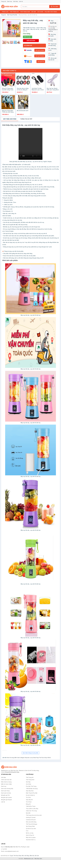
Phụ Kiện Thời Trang (51, 11)
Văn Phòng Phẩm (30, 826)
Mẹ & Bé (28, 813)
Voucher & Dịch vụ (30, 839)
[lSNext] (18, 29)
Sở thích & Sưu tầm (31, 828)
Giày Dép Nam (30, 790)
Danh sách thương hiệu (7, 788)
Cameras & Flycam (31, 819)
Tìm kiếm (55, 6)
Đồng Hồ (28, 804)
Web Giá (32, 855)
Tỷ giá (11, 855)
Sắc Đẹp (33, 11)
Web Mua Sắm (38, 858)
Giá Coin (37, 855)
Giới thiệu (15, 1)
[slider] (4, 42)
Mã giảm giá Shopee (6, 799)
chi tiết (26, 119)
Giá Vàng (26, 855)
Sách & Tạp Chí (30, 835)
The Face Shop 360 (18, 855)
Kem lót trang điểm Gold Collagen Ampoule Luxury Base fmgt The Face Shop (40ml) (29, 757)
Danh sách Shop (5, 790)
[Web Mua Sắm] (9, 767)
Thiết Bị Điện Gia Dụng (32, 788)
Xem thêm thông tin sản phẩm (30, 753)
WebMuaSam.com (28, 858)
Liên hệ (21, 1)
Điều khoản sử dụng (6, 782)
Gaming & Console (30, 817)
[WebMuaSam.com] (9, 6)
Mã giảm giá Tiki (5, 795)
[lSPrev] (4, 29)
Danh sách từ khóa (6, 793)
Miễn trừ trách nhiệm (6, 784)
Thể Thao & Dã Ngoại (31, 824)
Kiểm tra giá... (27, 37)
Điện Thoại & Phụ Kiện (12, 14)
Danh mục (9, 1)
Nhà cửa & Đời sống (31, 822)
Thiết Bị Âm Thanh (30, 806)
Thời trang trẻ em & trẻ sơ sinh (34, 815)
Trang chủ (3, 1)
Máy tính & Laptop (31, 837)
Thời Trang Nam (25, 11)
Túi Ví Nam (29, 802)
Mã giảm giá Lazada (6, 797)
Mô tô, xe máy (29, 833)
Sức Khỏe (40, 11)
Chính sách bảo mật (6, 779)
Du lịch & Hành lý (30, 795)
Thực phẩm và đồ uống (32, 808)
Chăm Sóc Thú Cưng (31, 810)
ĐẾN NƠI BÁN (31, 40)
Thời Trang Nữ (14, 11)
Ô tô (27, 830)
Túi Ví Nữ (28, 797)
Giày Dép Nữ (29, 799)
